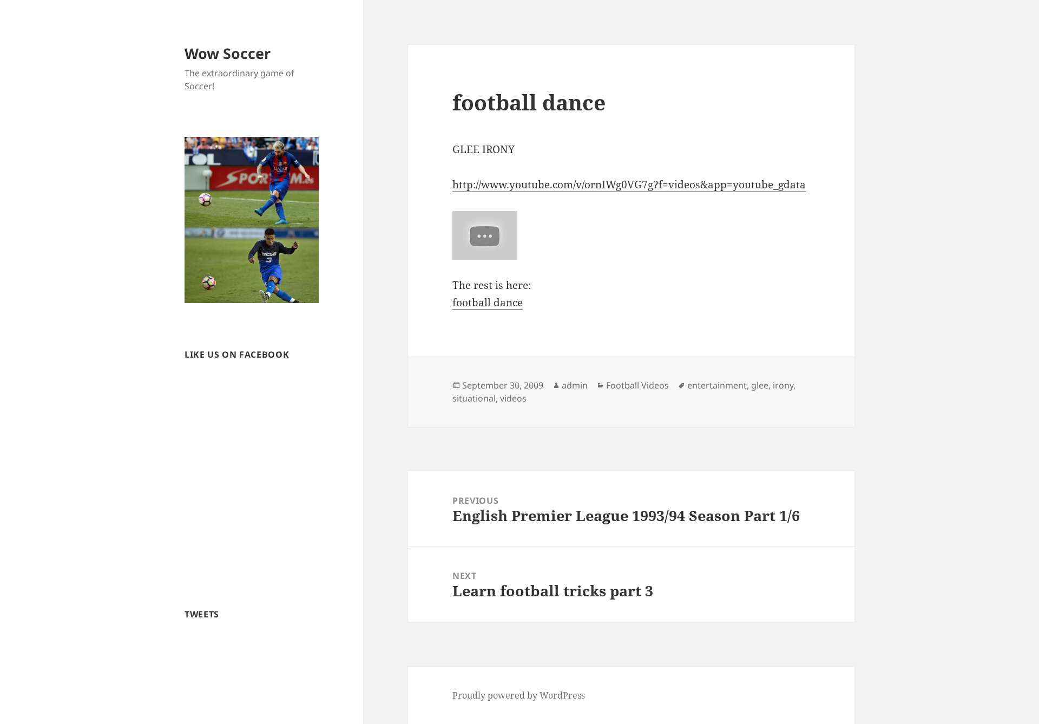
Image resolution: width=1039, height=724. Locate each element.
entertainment (717, 385)
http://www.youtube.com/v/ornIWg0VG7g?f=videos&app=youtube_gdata (629, 184)
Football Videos (637, 385)
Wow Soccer (228, 53)
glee (759, 385)
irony (783, 385)
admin (575, 385)
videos (513, 398)
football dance (487, 302)
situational (474, 398)
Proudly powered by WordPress (518, 695)
